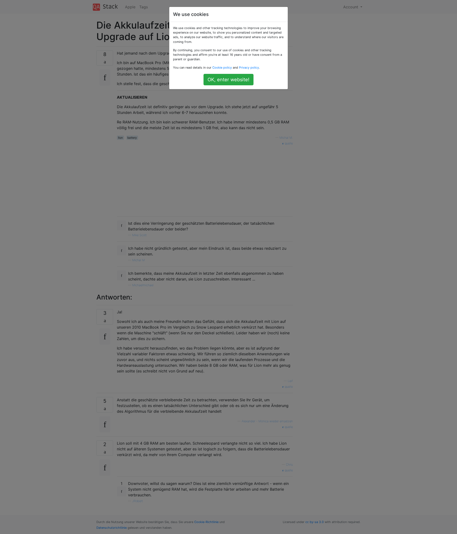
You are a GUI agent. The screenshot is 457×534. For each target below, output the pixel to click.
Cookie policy (222, 67)
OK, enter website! (228, 79)
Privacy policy (249, 67)
